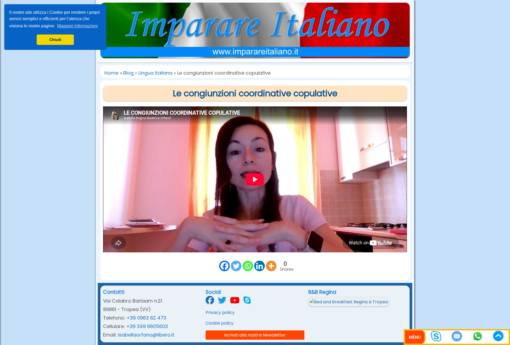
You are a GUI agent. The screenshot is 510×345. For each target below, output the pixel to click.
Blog (128, 73)
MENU (415, 337)
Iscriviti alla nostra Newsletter (255, 335)
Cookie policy (219, 323)
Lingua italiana (155, 73)
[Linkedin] (259, 266)
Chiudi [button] (55, 39)
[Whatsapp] (248, 266)
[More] (271, 266)
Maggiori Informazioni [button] (77, 26)
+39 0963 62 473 (146, 317)
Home (111, 73)
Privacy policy (220, 312)
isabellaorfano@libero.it (146, 334)
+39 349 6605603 (147, 326)
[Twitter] (236, 266)
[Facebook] (224, 266)
